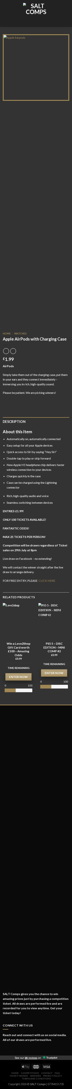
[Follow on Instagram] (9, 1048)
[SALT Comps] (36, 13)
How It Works (19, 1075)
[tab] (36, 421)
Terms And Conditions (36, 1078)
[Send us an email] (17, 1048)
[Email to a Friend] (14, 398)
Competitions (30, 1073)
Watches (20, 333)
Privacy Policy (52, 1075)
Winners (35, 1075)
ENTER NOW (18, 677)
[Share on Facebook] (5, 398)
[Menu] (5, 13)
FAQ (57, 1073)
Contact (47, 1073)
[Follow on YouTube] (25, 1048)
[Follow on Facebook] (5, 1048)
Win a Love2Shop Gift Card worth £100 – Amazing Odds (18, 649)
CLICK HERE (46, 580)
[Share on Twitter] (9, 398)
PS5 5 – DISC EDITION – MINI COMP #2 (54, 647)
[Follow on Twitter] (13, 1048)
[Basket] (67, 13)
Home (7, 333)
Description (14, 422)
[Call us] (21, 1048)
